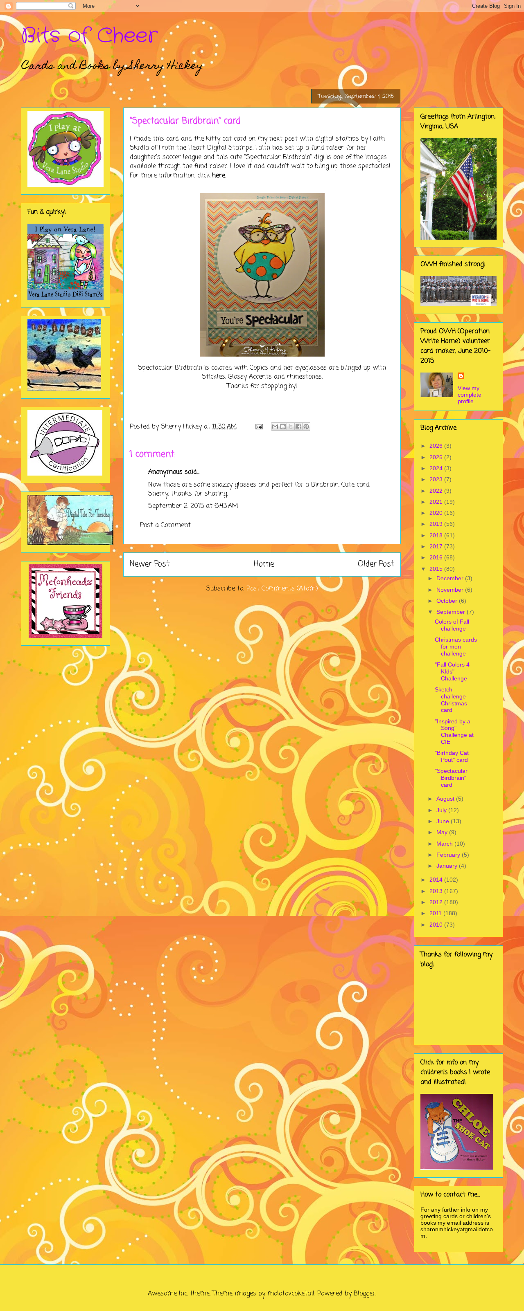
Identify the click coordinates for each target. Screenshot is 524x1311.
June (443, 821)
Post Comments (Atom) (282, 589)
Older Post (376, 564)
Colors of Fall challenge (452, 625)
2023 (436, 479)
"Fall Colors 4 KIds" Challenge (452, 671)
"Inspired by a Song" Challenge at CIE (454, 731)
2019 (436, 524)
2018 (436, 535)
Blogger (364, 1294)
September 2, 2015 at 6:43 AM (193, 506)
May (442, 832)
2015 (436, 569)
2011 (436, 913)
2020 (436, 513)
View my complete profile (469, 394)
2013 (436, 891)
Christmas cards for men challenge (456, 646)
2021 (436, 501)
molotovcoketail (290, 1294)
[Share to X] (291, 426)
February (449, 854)
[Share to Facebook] (298, 426)
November (450, 589)
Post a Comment (165, 525)
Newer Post (149, 564)
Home (264, 564)
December (450, 578)
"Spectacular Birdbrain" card (451, 778)
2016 (436, 557)
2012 (436, 902)
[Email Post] (258, 427)
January (447, 865)
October (447, 600)
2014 (436, 879)
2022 (436, 490)
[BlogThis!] (283, 426)
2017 (436, 546)
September (451, 611)
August (446, 798)
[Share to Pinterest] (306, 426)
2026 (436, 445)
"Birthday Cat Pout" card (452, 756)
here (218, 176)
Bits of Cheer (89, 36)
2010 (436, 924)
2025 (436, 457)
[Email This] (275, 426)
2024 (436, 468)
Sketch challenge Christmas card (451, 699)
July (442, 810)
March (445, 843)
